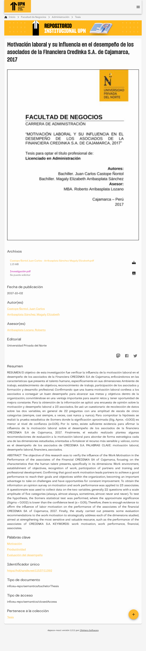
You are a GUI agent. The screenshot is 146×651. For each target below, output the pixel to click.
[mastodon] (118, 355)
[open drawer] (138, 7)
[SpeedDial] (134, 614)
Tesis (78, 17)
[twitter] (135, 355)
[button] (73, 273)
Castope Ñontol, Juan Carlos (26, 309)
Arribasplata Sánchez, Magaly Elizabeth (33, 314)
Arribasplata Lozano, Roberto (26, 330)
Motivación (14, 543)
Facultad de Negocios (33, 17)
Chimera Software (89, 630)
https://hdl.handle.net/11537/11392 (29, 570)
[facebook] (126, 355)
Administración (60, 17)
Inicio (12, 17)
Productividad (16, 549)
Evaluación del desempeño (25, 555)
